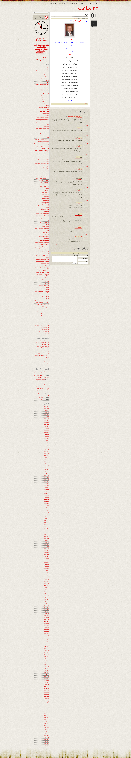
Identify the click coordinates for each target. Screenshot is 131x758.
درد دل (47, 184)
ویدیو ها (47, 321)
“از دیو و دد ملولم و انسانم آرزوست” (41, 340)
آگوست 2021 (46, 512)
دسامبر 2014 (46, 670)
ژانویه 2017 (46, 621)
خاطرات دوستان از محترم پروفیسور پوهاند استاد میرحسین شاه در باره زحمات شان (41, 163)
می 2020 (47, 542)
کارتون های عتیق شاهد (44, 240)
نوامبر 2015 (46, 648)
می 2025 (47, 436)
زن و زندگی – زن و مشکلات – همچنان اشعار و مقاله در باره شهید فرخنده (42, 205)
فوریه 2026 (46, 418)
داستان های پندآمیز (45, 172)
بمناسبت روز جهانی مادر (44, 107)
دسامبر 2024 (46, 445)
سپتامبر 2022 (46, 489)
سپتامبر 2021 (46, 510)
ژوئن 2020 (47, 540)
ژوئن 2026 (47, 410)
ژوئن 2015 (47, 658)
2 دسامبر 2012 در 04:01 (78, 138)
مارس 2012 (46, 735)
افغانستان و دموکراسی (44, 89)
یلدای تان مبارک (46, 333)
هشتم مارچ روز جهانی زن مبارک (42, 313)
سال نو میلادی (46, 211)
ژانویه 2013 (46, 715)
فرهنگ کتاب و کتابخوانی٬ (44, 236)
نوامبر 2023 (46, 471)
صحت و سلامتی (45, 226)
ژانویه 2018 (46, 597)
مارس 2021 (46, 522)
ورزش (47, 319)
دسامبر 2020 (46, 528)
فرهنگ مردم (46, 238)
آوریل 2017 (46, 615)
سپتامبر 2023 (46, 475)
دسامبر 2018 (46, 575)
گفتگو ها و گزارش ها (45, 253)
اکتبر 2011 (47, 745)
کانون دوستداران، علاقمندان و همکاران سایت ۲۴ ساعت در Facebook (41, 48)
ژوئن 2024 (47, 457)
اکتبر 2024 (47, 449)
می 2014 (47, 684)
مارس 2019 (46, 570)
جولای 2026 (46, 408)
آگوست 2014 (46, 678)
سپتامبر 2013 (46, 700)
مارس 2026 (46, 416)
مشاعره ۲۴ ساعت (45, 263)
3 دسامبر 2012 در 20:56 (78, 215)
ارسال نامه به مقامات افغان (43, 72)
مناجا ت (47, 287)
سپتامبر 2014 (46, 676)
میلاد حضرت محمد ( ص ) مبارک (42, 294)
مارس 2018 (46, 593)
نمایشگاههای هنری (45, 308)
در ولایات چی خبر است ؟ (44, 180)
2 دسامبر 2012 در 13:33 (78, 190)
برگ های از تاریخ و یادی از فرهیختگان (41, 99)
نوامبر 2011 (46, 743)
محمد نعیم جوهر (79, 202)
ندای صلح (47, 349)
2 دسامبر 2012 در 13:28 (78, 169)
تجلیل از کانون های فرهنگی (43, 131)
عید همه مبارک (46, 232)
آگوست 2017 (46, 607)
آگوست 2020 (46, 536)
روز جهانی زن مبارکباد (44, 194)
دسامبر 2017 (46, 599)
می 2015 (47, 660)
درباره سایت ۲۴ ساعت (44, 182)
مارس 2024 (46, 463)
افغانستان (47, 88)
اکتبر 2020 (47, 532)
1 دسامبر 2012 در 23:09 (78, 117)
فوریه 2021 (46, 524)
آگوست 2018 (46, 583)
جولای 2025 (46, 432)
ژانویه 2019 (46, 574)
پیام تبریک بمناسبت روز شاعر (43, 117)
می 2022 (47, 497)
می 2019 (47, 566)
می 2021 (47, 518)
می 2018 (47, 589)
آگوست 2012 (46, 725)
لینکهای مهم (46, 3)
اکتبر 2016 (47, 627)
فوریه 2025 (46, 442)
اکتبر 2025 (47, 426)
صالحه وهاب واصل (78, 236)
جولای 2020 (46, 538)
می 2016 (47, 637)
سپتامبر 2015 (46, 652)
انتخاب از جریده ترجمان (44, 91)
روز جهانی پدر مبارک (45, 192)
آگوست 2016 (46, 631)
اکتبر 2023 (47, 473)
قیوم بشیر (83, 103)
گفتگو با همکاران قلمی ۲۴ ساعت (42, 251)
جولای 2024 (46, 455)
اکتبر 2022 (47, 487)
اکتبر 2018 (47, 579)
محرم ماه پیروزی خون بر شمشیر (42, 259)
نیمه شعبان (46, 309)
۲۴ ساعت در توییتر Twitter (41, 38)
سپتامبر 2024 (46, 451)
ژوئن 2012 (47, 729)
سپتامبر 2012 (46, 723)
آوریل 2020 (46, 544)
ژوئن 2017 (47, 611)
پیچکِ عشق (46, 361)
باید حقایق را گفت (45, 93)
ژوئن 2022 (47, 495)
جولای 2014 (46, 680)
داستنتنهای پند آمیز (45, 174)
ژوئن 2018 (47, 587)
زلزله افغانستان (46, 200)
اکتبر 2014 (47, 674)
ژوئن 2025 (47, 434)
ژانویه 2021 (46, 526)
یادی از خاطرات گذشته (44, 327)
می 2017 (47, 613)
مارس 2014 (46, 688)
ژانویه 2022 (46, 505)
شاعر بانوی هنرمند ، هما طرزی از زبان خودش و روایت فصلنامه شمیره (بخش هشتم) (41, 355)
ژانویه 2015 (46, 668)
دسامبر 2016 (46, 623)
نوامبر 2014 (46, 672)
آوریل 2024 (46, 461)
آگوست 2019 (46, 560)
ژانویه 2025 (46, 444)
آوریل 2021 (46, 520)
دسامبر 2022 (46, 483)
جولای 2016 (46, 633)
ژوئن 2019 (47, 564)
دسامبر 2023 (46, 469)
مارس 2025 (46, 440)
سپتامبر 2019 (46, 558)
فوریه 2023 (46, 479)
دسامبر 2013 (46, 694)
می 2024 (47, 459)
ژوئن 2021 (47, 516)
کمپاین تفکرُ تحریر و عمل (44, 244)
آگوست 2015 (46, 654)
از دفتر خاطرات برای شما (43, 74)
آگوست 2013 (46, 702)
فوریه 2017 (46, 619)
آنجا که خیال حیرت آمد (44, 359)
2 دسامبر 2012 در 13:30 (78, 179)
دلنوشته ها (47, 188)
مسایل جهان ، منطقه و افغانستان (42, 261)
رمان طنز (47, 190)
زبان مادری (46, 196)
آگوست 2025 (46, 430)
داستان (47, 170)
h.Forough (80, 227)
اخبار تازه (52, 3)
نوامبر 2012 (46, 719)
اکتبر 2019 (47, 556)
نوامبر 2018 (46, 577)
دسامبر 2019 (46, 552)
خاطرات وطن (46, 167)
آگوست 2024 (46, 453)
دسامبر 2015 (46, 646)
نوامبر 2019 (46, 554)
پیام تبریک (47, 115)
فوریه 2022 (46, 503)
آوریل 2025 (46, 438)
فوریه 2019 (46, 572)
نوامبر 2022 (46, 485)
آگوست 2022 (46, 491)
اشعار (75, 18)
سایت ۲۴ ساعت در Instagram (41, 58)
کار (48, 351)
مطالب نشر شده (74, 3)
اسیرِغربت (47, 364)
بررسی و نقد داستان (45, 95)
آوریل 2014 (46, 686)
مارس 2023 (46, 477)
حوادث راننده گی (45, 157)
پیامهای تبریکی (46, 126)
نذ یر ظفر (80, 137)
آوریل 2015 (46, 662)
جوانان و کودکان (45, 153)
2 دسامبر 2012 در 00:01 (78, 128)
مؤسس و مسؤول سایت (84, 3)
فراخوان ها (46, 234)
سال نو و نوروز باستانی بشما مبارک (42, 213)
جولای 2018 (46, 585)
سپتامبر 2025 (46, 428)
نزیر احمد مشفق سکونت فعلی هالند (75, 116)
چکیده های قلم (46, 155)
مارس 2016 (46, 641)
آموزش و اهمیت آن (45, 67)
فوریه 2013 (46, 713)
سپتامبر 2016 (46, 629)
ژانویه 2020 (46, 550)
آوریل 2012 (46, 733)
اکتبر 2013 (47, 698)
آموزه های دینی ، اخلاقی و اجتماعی (42, 70)
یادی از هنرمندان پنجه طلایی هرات (42, 331)
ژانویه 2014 (46, 692)
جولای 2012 (46, 727)
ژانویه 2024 (46, 467)
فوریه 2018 (46, 595)
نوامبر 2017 (46, 601)
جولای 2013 (46, 704)
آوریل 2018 (46, 591)
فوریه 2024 (46, 465)
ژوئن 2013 (47, 706)
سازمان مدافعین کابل (44, 209)
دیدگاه (94, 23)
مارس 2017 (46, 617)
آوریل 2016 (46, 639)
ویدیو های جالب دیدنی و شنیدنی (42, 323)
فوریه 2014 (46, 690)
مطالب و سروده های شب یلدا (43, 265)
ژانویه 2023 (46, 481)
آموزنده (47, 68)
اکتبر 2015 (47, 650)
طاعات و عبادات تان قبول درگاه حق (42, 228)
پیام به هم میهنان (45, 113)
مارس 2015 (46, 664)
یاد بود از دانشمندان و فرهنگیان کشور (41, 325)
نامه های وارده (46, 298)
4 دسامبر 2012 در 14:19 (78, 228)
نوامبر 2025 (46, 424)
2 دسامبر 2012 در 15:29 (78, 203)
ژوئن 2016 (47, 635)
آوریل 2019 (46, 568)
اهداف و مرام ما (93, 3)
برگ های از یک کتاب (45, 101)
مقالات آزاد (46, 283)
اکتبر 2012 (47, 721)
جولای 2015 (46, 656)
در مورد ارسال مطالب (65, 3)
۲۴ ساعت (88, 8)
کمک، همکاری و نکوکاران (44, 246)
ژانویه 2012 (46, 739)
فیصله (85, 14)
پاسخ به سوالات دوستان (44, 111)
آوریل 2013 (46, 709)
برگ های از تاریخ (45, 97)
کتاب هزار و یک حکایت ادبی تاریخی (42, 242)
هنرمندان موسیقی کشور (44, 315)
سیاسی (47, 224)
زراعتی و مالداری (45, 198)
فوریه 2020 (46, 548)
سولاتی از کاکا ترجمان (44, 222)
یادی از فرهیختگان (45, 329)
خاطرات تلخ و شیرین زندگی (43, 159)
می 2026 (47, 412)
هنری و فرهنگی (46, 317)
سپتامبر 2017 (46, 605)
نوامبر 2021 (46, 507)
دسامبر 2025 (46, 422)
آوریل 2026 (46, 414)
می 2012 (47, 731)
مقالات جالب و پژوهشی (44, 285)
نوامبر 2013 (46, 696)
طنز (48, 230)
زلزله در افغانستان (45, 202)
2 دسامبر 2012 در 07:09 (78, 146)
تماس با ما (57, 3)
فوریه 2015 (46, 666)
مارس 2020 (46, 546)
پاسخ (87, 125)
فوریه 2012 (46, 737)
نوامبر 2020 (46, 530)
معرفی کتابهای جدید (45, 277)
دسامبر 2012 (46, 717)
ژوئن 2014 (47, 682)
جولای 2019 (46, 562)
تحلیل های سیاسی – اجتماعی (43, 133)
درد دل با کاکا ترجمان (44, 186)
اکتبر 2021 (47, 509)
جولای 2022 (46, 493)
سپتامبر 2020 (46, 534)
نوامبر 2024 (46, 447)
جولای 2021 (46, 514)
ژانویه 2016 (46, 644)
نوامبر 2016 (46, 625)
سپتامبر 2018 (46, 581)
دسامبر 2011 (46, 741)
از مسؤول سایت (45, 76)
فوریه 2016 (46, 642)
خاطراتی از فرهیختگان (44, 168)
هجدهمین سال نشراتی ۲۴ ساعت (42, 311)
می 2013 (47, 707)
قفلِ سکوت (46, 362)
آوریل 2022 (46, 499)
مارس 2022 (46, 501)
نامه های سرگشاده (45, 296)
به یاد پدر (47, 109)
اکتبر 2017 (47, 603)
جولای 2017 (46, 609)
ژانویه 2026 (46, 420)
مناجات (47, 289)
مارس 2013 (46, 711)
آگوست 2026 (46, 406)
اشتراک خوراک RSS (39, 17)
